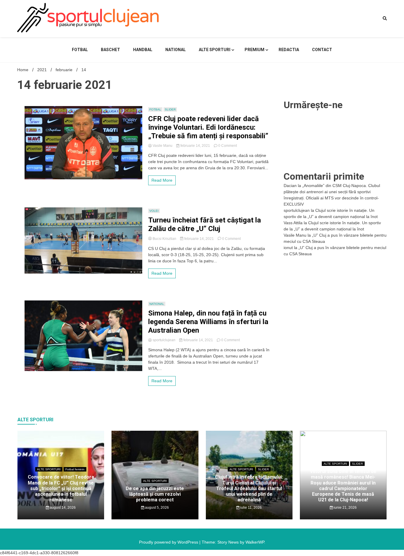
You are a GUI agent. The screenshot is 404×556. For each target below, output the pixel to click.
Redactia (289, 49)
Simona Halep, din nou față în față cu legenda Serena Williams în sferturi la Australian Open (208, 321)
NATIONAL (175, 49)
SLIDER (170, 109)
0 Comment (227, 146)
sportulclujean (164, 340)
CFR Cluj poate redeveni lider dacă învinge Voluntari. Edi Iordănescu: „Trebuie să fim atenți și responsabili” (208, 127)
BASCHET (110, 49)
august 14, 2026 (62, 507)
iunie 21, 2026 (345, 507)
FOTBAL (80, 49)
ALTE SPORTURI (214, 49)
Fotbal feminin (75, 469)
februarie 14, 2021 (195, 146)
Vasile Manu (162, 146)
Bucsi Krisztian (164, 239)
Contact (322, 49)
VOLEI (154, 210)
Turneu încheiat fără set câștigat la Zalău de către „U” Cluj (204, 224)
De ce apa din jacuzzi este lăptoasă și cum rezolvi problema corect (155, 494)
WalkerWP (254, 542)
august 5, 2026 (156, 507)
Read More (161, 180)
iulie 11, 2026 (250, 507)
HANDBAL (142, 49)
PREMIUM (254, 49)
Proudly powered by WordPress (169, 542)
